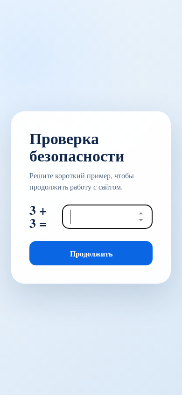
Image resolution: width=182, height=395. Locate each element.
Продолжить (91, 253)
